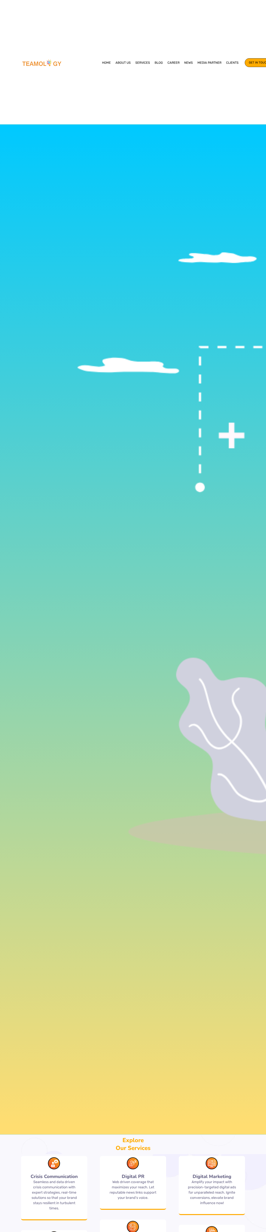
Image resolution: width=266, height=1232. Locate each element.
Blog (159, 63)
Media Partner (209, 63)
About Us (123, 63)
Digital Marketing (212, 1176)
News (188, 63)
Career (173, 63)
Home (106, 63)
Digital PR (133, 1176)
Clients (232, 63)
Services (142, 63)
